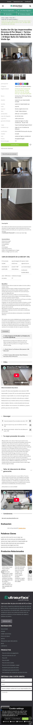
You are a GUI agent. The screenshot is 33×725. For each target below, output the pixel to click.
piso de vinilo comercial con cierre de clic (12, 547)
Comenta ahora (22, 528)
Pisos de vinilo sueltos (8, 663)
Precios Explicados (8, 10)
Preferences (20, 721)
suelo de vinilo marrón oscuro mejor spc (12, 537)
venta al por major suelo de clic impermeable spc (14, 541)
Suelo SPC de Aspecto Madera (9, 19)
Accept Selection (16, 718)
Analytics (13, 721)
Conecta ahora (15, 144)
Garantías (9, 14)
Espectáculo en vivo (18, 1)
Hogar (3, 631)
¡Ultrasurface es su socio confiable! (9, 486)
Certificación (28, 1)
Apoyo (3, 638)
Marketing (27, 721)
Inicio (2, 17)
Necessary (6, 721)
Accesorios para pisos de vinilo (10, 667)
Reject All (7, 718)
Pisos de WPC (5, 660)
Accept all (25, 718)
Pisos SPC (12, 17)
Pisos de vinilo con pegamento (10, 653)
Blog (2, 643)
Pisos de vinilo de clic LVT (9, 655)
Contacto (4, 646)
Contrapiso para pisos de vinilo (10, 670)
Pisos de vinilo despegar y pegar (10, 665)
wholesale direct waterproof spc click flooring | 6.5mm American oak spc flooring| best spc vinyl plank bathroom (23, 91)
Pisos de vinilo (5, 636)
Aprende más (6, 621)
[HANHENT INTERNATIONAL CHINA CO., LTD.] (16, 6)
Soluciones (4, 629)
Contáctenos (7, 514)
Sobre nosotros (6, 634)
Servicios (9, 1)
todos (6, 17)
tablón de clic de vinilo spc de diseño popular (13, 539)
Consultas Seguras (25, 10)
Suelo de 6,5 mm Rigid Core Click (10, 545)
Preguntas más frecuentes (9, 641)
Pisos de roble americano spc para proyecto (12, 543)
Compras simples (25, 14)
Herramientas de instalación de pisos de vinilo (14, 672)
